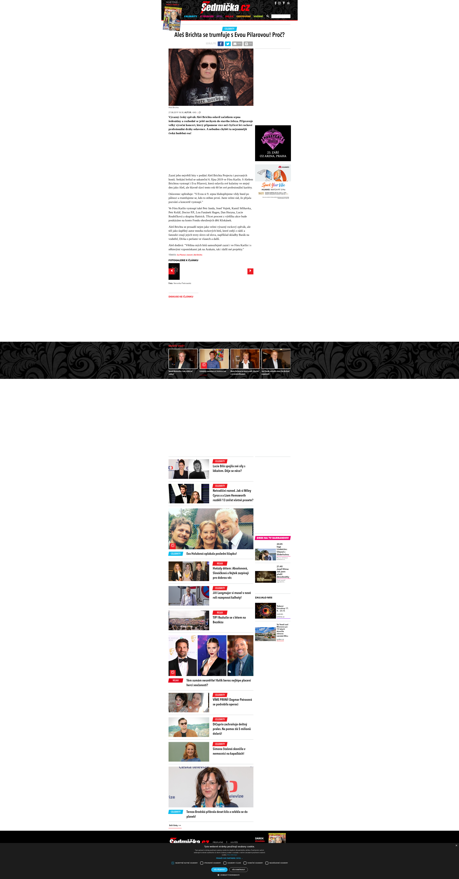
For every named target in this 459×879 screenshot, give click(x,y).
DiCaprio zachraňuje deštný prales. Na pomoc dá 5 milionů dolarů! (232, 729)
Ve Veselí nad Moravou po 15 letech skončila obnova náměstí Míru (282, 630)
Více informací (232, 855)
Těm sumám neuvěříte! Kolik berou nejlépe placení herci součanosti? (218, 683)
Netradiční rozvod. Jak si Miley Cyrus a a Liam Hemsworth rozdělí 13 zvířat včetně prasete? (233, 495)
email (239, 43)
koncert (190, 255)
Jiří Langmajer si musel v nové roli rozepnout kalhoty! (232, 595)
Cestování (243, 16)
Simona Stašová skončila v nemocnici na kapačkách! (229, 751)
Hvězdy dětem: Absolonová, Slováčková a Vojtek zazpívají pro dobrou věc (231, 573)
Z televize (207, 16)
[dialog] (229, 861)
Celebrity (190, 16)
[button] (229, 858)
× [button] (456, 845)
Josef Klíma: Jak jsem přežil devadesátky (283, 572)
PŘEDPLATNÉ (218, 842)
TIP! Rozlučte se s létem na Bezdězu (229, 620)
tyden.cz (280, 639)
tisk (250, 43)
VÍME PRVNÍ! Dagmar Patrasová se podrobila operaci (232, 702)
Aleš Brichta (198, 255)
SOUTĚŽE (234, 842)
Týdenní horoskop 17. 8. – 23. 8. (283, 608)
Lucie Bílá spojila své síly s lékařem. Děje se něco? (229, 469)
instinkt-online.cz (280, 615)
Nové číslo (172, 3)
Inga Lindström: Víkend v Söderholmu (283, 549)
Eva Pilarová (181, 255)
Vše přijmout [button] (219, 870)
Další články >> (175, 826)
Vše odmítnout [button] (238, 870)
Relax (229, 16)
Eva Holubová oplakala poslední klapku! (211, 554)
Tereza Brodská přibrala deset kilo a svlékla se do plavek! (217, 814)
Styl (219, 16)
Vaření (258, 16)
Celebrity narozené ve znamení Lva (212, 371)
